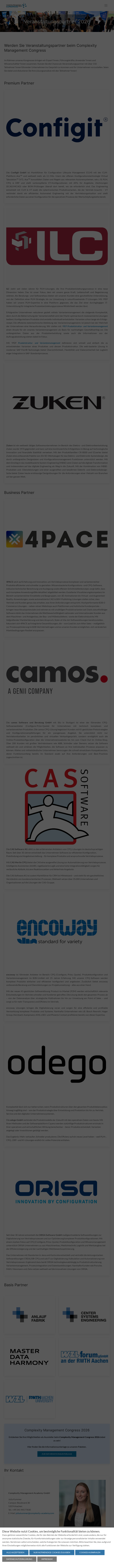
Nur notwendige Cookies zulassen (52, 1552)
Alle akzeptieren (15, 1552)
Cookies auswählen (89, 1552)
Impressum (47, 1559)
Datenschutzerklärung (19, 1559)
